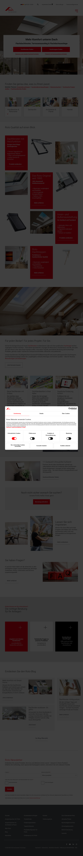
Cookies (24, 427)
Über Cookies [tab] (66, 413)
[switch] (32, 438)
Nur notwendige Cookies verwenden (18, 445)
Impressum (8, 427)
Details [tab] (41, 413)
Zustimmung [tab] (17, 413)
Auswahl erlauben (41, 445)
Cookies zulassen (65, 445)
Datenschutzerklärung (16, 427)
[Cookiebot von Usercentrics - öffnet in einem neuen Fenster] (70, 408)
